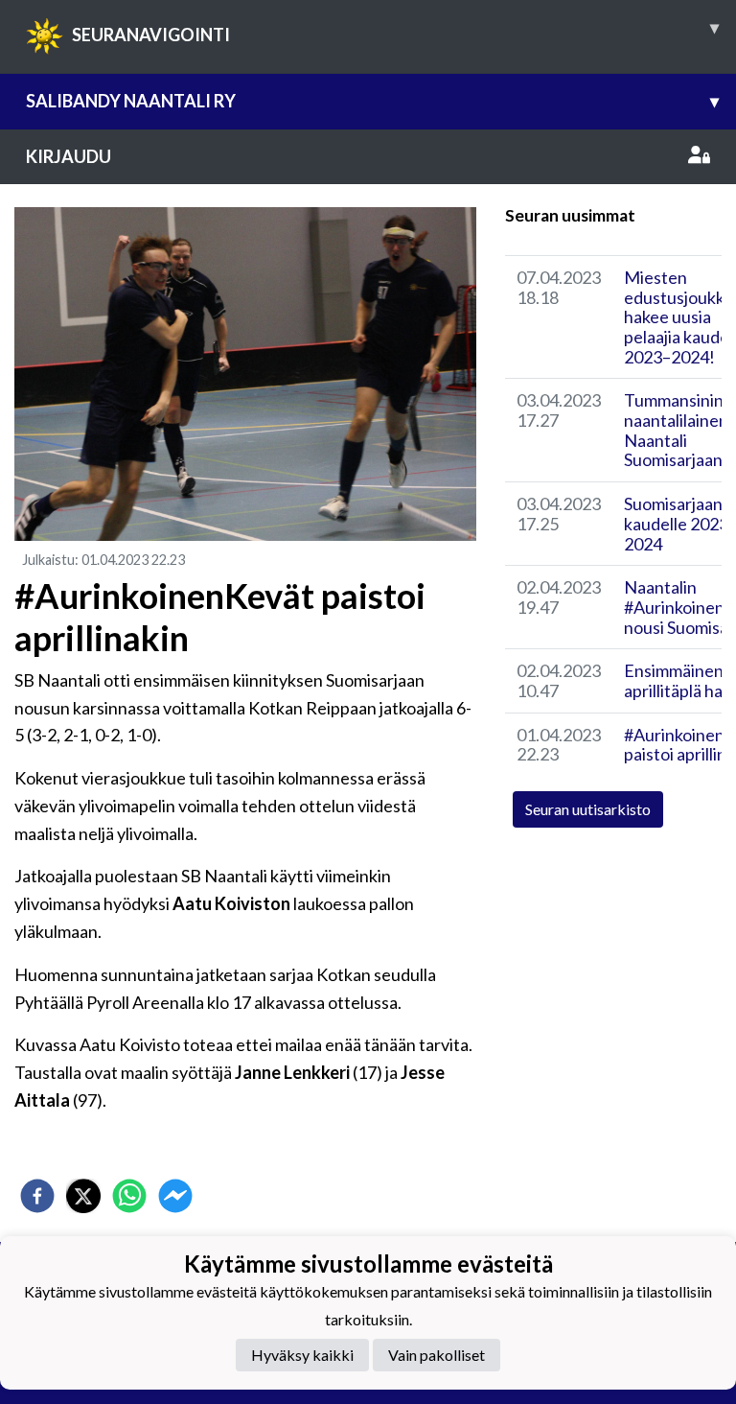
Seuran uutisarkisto (588, 809)
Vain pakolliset (436, 1355)
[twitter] (83, 1196)
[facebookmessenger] (175, 1196)
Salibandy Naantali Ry (372, 100)
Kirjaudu (68, 156)
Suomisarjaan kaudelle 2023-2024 (679, 523)
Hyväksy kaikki (302, 1355)
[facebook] (37, 1196)
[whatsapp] (129, 1196)
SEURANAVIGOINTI (395, 30)
